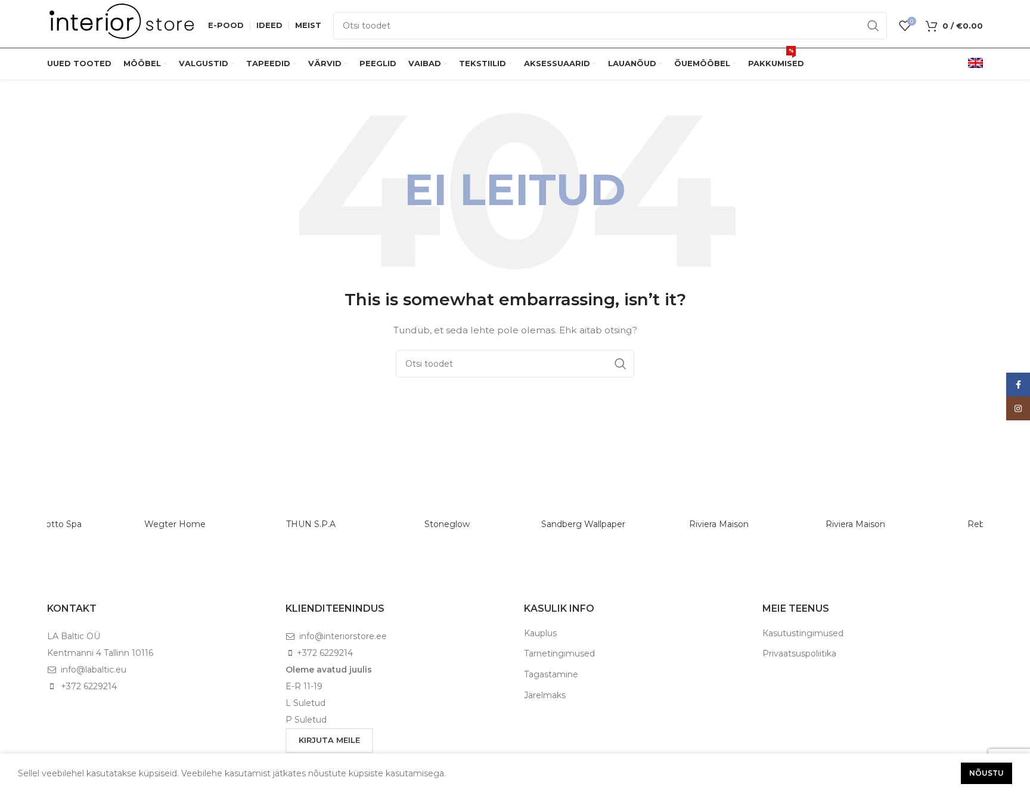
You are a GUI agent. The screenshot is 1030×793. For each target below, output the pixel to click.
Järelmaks (545, 695)
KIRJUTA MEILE (329, 740)
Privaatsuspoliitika (799, 653)
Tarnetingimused (559, 653)
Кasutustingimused (802, 633)
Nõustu (986, 773)
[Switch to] (975, 64)
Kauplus (540, 633)
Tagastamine (551, 674)
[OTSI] (873, 25)
